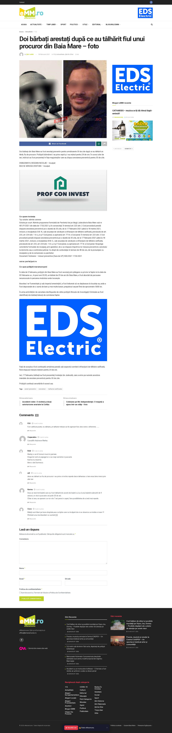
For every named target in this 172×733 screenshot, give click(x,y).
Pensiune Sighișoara (144, 725)
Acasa (24, 24)
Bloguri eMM (70, 709)
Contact (21, 2)
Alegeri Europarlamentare (72, 694)
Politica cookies (116, 725)
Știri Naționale (100, 704)
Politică (74, 24)
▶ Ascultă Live (71, 728)
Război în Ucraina (98, 688)
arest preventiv (30, 389)
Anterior (117, 148)
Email (22, 579)
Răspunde (32, 430)
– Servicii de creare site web (37, 648)
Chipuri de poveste (69, 713)
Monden (83, 702)
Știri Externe (99, 701)
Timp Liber (51, 24)
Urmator (128, 148)
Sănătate (98, 692)
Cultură (83, 690)
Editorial (96, 24)
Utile (85, 24)
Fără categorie (85, 699)
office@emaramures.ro (28, 633)
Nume (22, 568)
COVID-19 (83, 687)
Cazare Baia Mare (129, 725)
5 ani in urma (39, 509)
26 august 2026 (73, 631)
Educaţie (83, 696)
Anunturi (68, 706)
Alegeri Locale (70, 698)
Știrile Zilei (69, 54)
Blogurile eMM (112, 24)
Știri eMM (30, 54)
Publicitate (84, 711)
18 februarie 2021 (44, 54)
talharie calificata (55, 389)
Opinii (82, 705)
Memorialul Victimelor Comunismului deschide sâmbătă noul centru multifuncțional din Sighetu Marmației (84, 659)
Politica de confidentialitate (30, 589)
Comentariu (24, 539)
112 (35, 32)
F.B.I (29, 423)
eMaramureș (118, 117)
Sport (63, 24)
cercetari (42, 389)
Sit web (67, 579)
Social (97, 695)
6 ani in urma (38, 423)
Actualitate (35, 24)
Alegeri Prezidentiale (70, 702)
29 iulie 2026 (129, 117)
